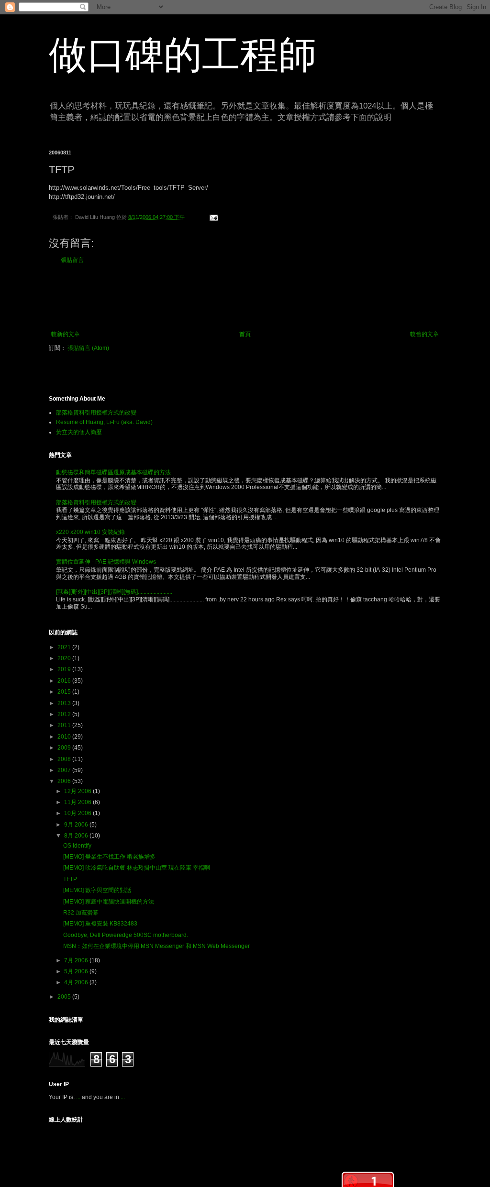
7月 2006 (76, 960)
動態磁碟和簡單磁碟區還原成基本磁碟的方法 (113, 472)
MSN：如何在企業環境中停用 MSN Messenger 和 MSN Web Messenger (156, 946)
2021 (64, 647)
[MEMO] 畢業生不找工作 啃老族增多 (109, 856)
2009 (64, 747)
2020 (64, 658)
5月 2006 (76, 971)
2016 (64, 680)
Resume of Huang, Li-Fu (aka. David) (104, 422)
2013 (64, 703)
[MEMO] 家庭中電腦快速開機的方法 (108, 901)
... (78, 1097)
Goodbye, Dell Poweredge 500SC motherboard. (125, 935)
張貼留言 (72, 260)
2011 (64, 725)
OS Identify (77, 845)
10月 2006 (78, 813)
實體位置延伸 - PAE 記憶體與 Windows (106, 561)
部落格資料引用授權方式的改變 (96, 412)
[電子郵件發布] (212, 217)
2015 (64, 691)
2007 (64, 770)
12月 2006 (78, 791)
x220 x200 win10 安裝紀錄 (90, 532)
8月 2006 (76, 835)
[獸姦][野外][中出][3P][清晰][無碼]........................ (114, 591)
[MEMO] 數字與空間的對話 (97, 890)
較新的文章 (65, 334)
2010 (64, 736)
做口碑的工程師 (183, 54)
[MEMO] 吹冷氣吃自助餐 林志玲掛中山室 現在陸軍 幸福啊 (136, 867)
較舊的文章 (424, 334)
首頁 (245, 334)
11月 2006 (78, 802)
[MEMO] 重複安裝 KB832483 (100, 923)
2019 (64, 669)
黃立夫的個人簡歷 (79, 432)
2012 (64, 714)
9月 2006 (76, 824)
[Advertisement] (245, 297)
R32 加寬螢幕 (81, 912)
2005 (64, 996)
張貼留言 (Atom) (88, 348)
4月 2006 (76, 982)
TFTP (70, 879)
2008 (64, 759)
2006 (64, 781)
